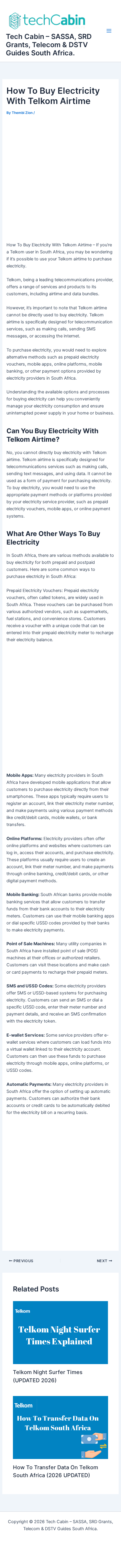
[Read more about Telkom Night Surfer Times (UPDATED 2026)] (60, 1332)
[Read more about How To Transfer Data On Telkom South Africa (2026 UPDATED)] (60, 1427)
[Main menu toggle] (109, 31)
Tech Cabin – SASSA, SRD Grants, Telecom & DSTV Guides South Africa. (49, 44)
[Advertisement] (60, 180)
